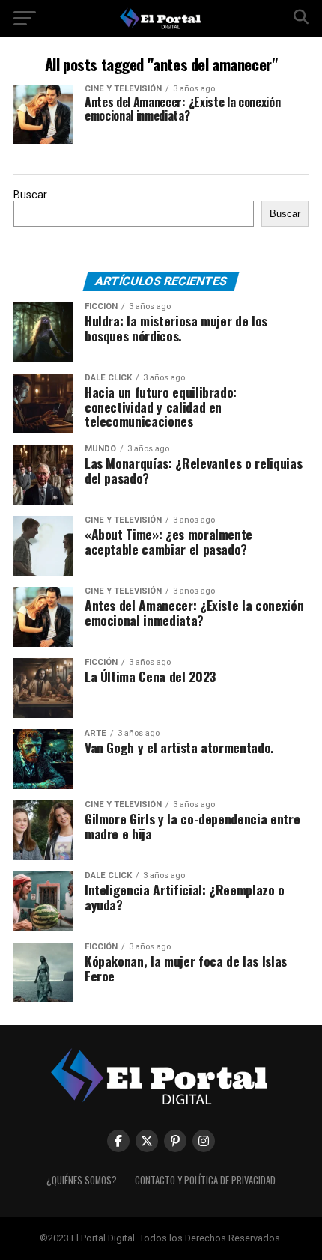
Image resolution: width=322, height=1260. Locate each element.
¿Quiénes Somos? (81, 1180)
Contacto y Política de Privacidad (205, 1180)
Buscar (30, 195)
